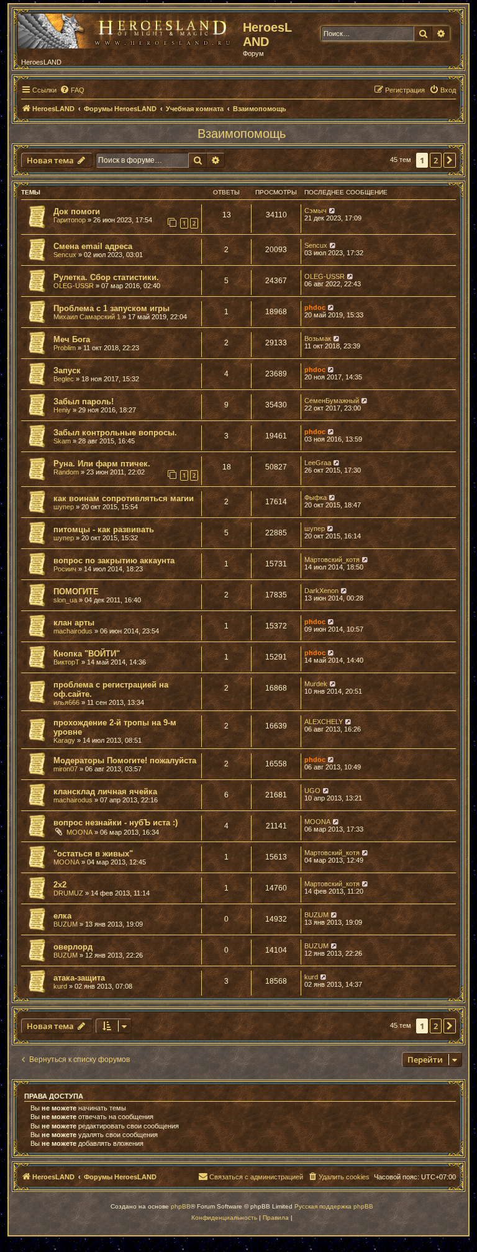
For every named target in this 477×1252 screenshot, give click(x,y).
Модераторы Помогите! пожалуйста (124, 760)
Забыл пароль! (83, 401)
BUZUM (65, 924)
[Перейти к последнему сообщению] (333, 210)
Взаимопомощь (242, 133)
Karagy (64, 740)
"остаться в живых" (93, 853)
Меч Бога (71, 339)
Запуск (67, 370)
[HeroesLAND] (127, 28)
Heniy (62, 410)
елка (62, 915)
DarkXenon (321, 590)
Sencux (64, 254)
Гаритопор (69, 220)
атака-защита (79, 977)
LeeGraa (317, 462)
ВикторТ (66, 662)
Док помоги (76, 211)
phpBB (181, 1206)
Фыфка (315, 497)
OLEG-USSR (73, 285)
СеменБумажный (331, 400)
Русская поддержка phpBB (333, 1206)
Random (66, 472)
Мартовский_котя (332, 559)
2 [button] (436, 160)
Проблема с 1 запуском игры (111, 308)
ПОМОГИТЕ (76, 591)
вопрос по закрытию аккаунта (114, 560)
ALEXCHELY (323, 721)
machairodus (73, 631)
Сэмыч (315, 210)
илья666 (66, 702)
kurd (60, 986)
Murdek (315, 683)
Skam (62, 441)
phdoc (314, 307)
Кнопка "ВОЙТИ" (86, 653)
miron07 (65, 769)
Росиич (64, 569)
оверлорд (73, 946)
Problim (64, 348)
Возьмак (317, 338)
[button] (449, 160)
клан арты (73, 622)
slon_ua (65, 600)
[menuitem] (72, 90)
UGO (312, 790)
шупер (63, 506)
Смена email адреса (92, 246)
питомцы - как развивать (103, 529)
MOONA (79, 832)
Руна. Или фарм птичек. (101, 463)
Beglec (63, 379)
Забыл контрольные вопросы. (115, 432)
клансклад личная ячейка (105, 791)
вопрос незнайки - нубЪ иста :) (115, 822)
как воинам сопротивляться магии (123, 498)
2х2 (59, 884)
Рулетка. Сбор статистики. (106, 277)
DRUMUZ (68, 893)
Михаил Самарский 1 (86, 316)
